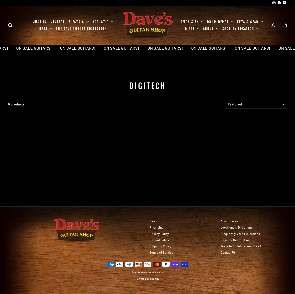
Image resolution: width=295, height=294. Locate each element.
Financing (157, 227)
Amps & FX (190, 22)
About (209, 29)
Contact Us (228, 252)
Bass (44, 29)
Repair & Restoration (235, 240)
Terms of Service (161, 252)
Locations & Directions (237, 227)
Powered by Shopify (147, 278)
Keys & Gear (248, 22)
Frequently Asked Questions (240, 234)
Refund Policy (159, 240)
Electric (77, 22)
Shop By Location (238, 29)
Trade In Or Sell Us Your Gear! (241, 246)
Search (154, 221)
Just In (40, 22)
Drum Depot (218, 22)
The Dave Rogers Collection (81, 29)
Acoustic (101, 22)
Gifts (190, 29)
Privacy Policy (159, 234)
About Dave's (230, 221)
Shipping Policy (160, 246)
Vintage (58, 22)
